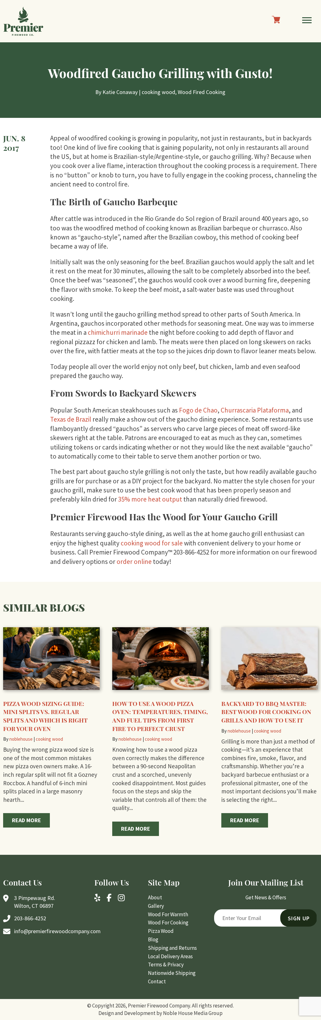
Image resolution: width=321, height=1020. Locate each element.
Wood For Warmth (168, 914)
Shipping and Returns (172, 947)
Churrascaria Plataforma (255, 410)
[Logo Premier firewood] (23, 21)
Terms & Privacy (166, 964)
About (155, 897)
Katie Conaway (120, 92)
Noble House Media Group (193, 1013)
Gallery (156, 905)
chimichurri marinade (118, 332)
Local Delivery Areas (170, 956)
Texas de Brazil (70, 419)
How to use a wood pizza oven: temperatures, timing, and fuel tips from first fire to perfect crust (160, 716)
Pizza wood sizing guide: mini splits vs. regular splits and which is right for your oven (45, 716)
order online (135, 561)
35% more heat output (150, 499)
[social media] (97, 898)
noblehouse (21, 739)
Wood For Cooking (168, 922)
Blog (153, 939)
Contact (157, 981)
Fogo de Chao (198, 410)
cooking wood (158, 92)
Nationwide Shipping (172, 973)
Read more (26, 820)
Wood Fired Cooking (201, 92)
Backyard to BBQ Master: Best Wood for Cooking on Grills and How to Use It (266, 711)
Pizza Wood (161, 931)
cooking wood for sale (152, 543)
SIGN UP (299, 918)
